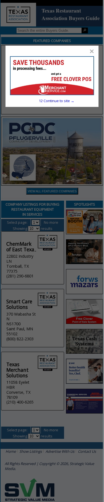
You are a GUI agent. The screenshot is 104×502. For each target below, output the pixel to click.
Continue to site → (56, 100)
